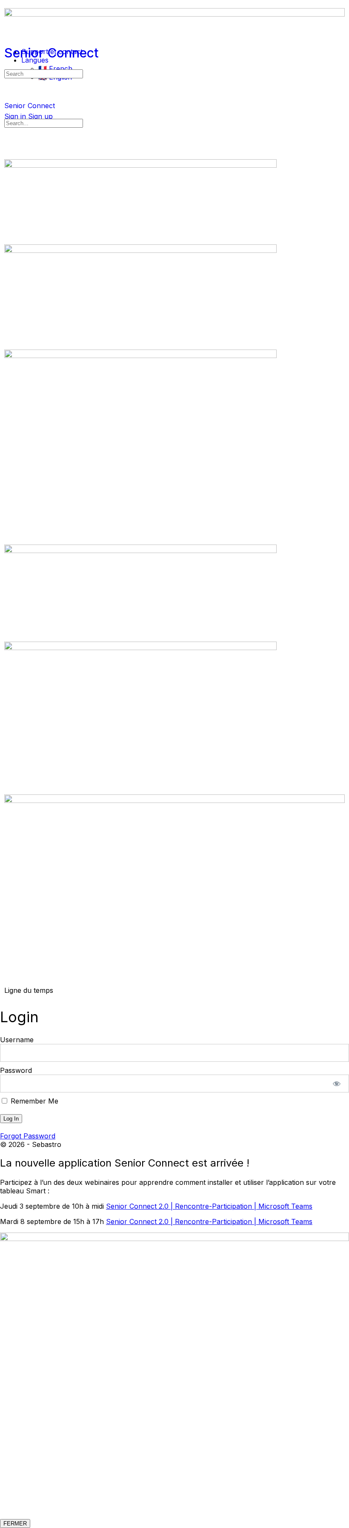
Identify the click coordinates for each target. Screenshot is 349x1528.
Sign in (15, 116)
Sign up (40, 116)
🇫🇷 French (55, 68)
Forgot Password (27, 1136)
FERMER (15, 1523)
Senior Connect (51, 52)
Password (16, 1070)
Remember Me (33, 1101)
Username (17, 1039)
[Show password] (337, 1083)
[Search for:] (43, 73)
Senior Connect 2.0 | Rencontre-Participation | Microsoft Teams (209, 1206)
